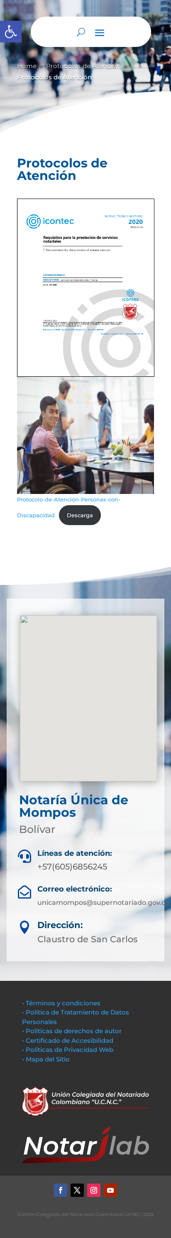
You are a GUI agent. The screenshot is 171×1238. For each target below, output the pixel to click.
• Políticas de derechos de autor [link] (72, 1031)
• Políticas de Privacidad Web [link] (67, 1050)
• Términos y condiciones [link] (61, 1003)
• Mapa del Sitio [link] (46, 1059)
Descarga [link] (80, 515)
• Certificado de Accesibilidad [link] (67, 1040)
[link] (11, 31)
